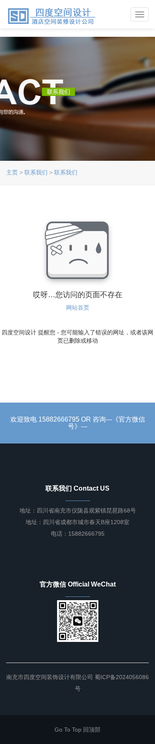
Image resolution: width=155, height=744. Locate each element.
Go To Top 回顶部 (77, 729)
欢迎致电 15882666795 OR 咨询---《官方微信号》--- (77, 423)
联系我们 (36, 172)
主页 (12, 172)
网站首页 (77, 307)
